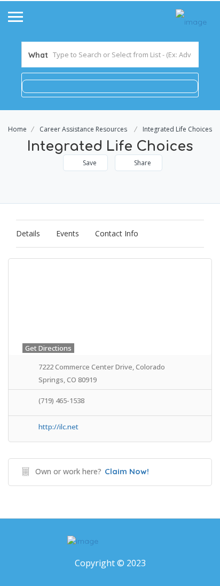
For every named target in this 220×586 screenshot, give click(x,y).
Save (89, 162)
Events (67, 233)
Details (28, 233)
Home (17, 129)
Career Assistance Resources (83, 129)
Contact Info (116, 233)
